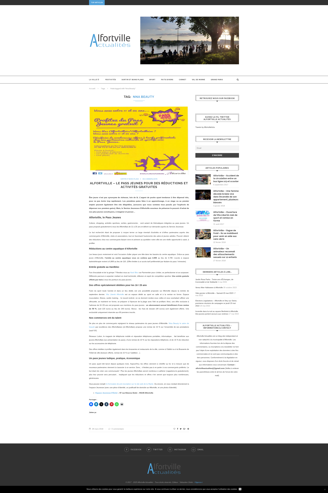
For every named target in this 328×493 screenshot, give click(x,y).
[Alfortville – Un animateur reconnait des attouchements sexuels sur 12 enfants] (203, 252)
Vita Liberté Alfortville (115, 294)
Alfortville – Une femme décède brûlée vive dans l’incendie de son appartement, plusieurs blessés (226, 197)
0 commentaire (118, 429)
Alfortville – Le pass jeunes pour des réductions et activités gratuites (139, 185)
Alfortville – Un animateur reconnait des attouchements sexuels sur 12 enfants (225, 252)
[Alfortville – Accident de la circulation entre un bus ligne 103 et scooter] (203, 179)
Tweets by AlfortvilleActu (205, 127)
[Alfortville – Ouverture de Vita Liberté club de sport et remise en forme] (203, 216)
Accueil (92, 89)
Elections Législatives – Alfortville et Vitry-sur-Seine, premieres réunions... (145, 2)
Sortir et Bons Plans (133, 80)
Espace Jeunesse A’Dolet (106, 393)
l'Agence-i (199, 482)
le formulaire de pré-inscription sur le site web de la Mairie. (130, 384)
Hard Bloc (134, 272)
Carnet (182, 80)
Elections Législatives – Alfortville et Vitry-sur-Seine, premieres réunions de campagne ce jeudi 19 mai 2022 (216, 303)
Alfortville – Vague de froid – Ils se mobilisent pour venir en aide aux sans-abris (225, 234)
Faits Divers (167, 80)
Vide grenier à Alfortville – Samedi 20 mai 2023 (214, 293)
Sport (152, 80)
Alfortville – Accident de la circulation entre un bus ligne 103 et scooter (226, 178)
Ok (240, 489)
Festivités (110, 80)
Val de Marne (198, 80)
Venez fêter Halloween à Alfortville (209, 287)
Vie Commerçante (149, 179)
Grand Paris (217, 80)
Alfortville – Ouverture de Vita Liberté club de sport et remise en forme (225, 216)
